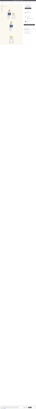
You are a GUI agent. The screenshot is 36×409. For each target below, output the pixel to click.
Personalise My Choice (25, 407)
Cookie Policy (5, 408)
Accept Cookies (30, 407)
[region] (18, 407)
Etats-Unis (28, 8)
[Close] (35, 407)
